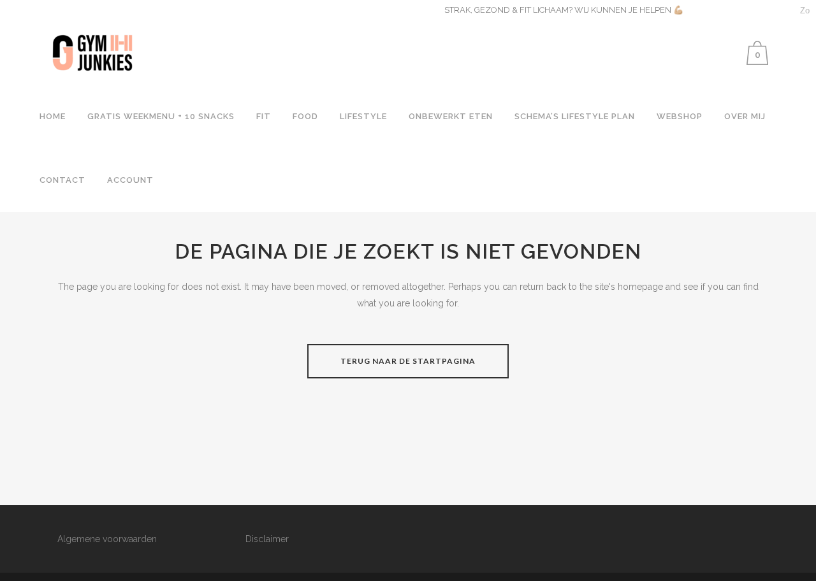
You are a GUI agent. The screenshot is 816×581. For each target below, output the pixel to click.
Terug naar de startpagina (408, 361)
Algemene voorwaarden (107, 539)
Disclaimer (267, 539)
